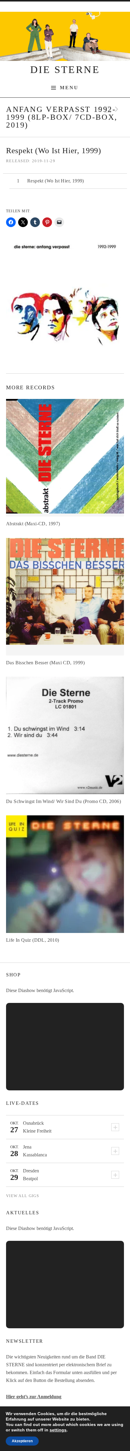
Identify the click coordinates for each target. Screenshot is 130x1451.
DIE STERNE (65, 69)
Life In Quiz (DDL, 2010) (32, 940)
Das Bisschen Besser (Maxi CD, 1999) (45, 662)
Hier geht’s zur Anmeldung (33, 1396)
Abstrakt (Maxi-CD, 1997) (33, 523)
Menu (69, 87)
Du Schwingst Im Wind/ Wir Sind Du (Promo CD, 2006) (63, 801)
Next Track (117, 109)
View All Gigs (22, 1195)
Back (108, 109)
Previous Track (98, 109)
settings (58, 1429)
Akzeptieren (22, 1441)
